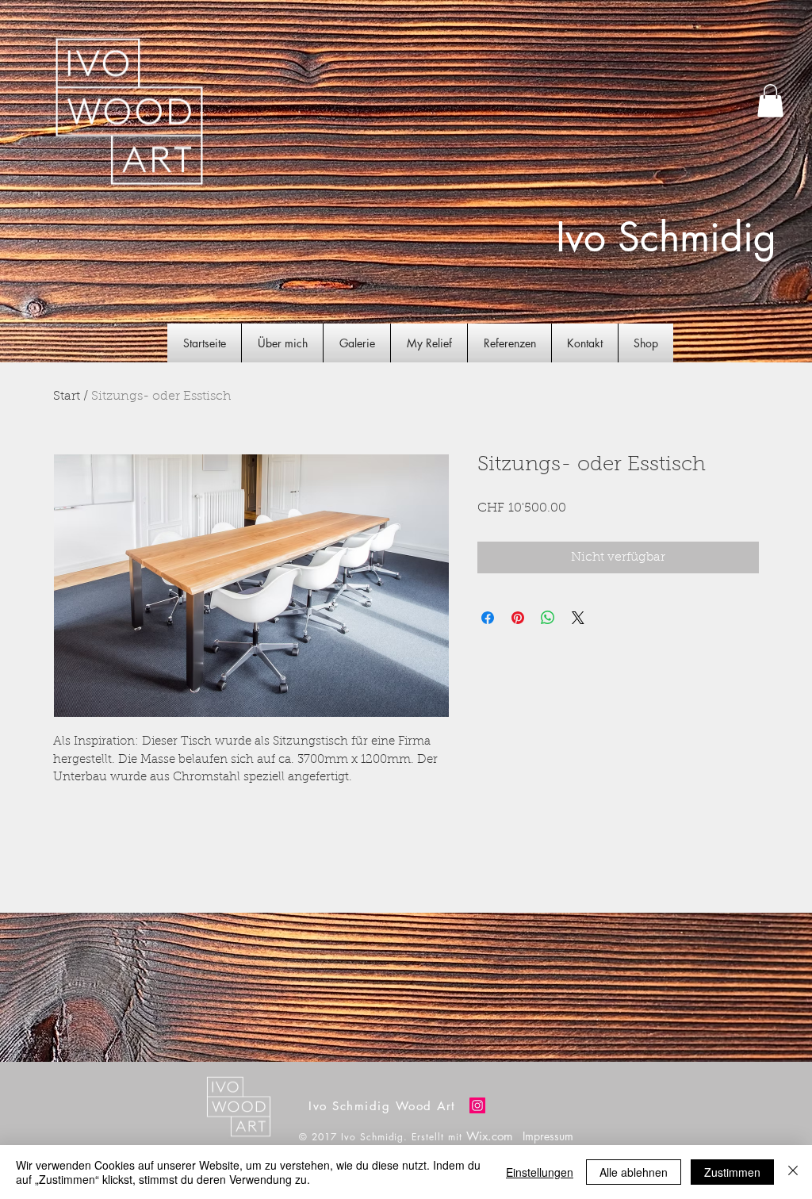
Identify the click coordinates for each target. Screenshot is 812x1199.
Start (66, 396)
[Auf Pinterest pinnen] (517, 617)
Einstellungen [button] (539, 1172)
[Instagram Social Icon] (477, 1105)
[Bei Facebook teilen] (487, 617)
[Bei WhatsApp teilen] (547, 617)
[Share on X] (578, 617)
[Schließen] (792, 1172)
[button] (770, 100)
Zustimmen (732, 1172)
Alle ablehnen (633, 1172)
